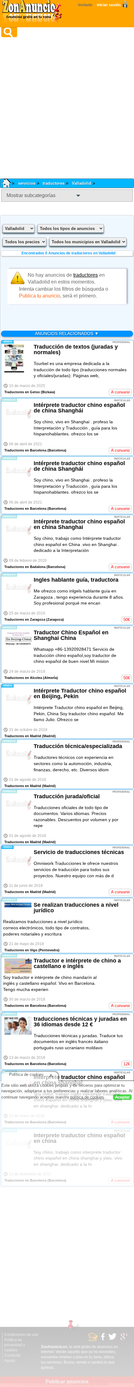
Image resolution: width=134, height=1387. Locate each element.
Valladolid (81, 183)
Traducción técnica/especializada (78, 746)
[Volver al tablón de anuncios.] (8, 183)
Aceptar (122, 1098)
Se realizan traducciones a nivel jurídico (76, 908)
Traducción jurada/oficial (67, 796)
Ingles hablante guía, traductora (76, 580)
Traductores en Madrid (22, 736)
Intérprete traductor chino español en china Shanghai (79, 524)
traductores (54, 183)
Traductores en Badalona (24, 567)
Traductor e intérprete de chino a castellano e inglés (77, 963)
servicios (27, 183)
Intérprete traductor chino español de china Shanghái (79, 408)
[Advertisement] (67, 107)
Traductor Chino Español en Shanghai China (71, 635)
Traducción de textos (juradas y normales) (76, 349)
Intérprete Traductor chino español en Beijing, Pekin (80, 693)
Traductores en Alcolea (23, 678)
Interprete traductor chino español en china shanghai (79, 1080)
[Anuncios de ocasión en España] (33, 12)
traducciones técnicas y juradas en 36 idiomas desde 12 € (80, 1022)
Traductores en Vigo (20, 950)
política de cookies (87, 1098)
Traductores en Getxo (22, 392)
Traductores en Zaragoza (24, 619)
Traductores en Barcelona (25, 450)
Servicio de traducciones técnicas (79, 852)
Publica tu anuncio (39, 295)
